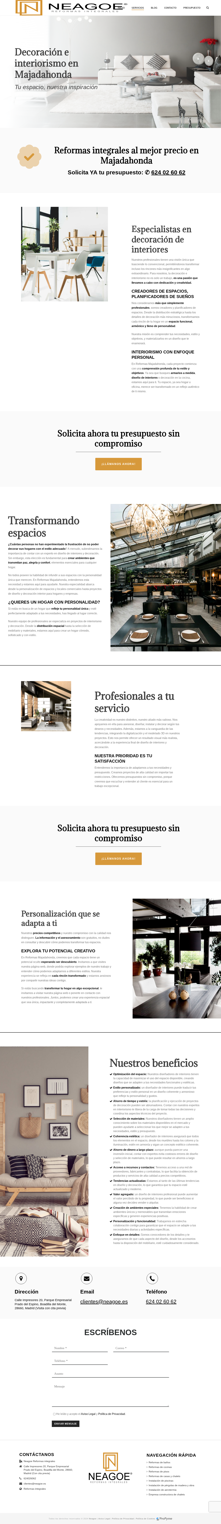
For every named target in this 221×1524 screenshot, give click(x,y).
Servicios (138, 8)
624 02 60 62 (168, 172)
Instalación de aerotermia (162, 1489)
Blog (154, 8)
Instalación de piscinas (161, 1480)
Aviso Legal (88, 1413)
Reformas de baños (159, 1462)
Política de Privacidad (111, 1413)
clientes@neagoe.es (104, 1301)
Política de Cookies (145, 1519)
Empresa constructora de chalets (167, 1494)
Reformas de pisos (159, 1471)
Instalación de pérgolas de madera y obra (171, 1485)
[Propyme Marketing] (164, 1519)
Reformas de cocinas (160, 1467)
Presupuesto (191, 8)
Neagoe (93, 1519)
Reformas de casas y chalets (164, 1476)
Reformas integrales (35, 1488)
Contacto (170, 8)
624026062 (30, 1478)
